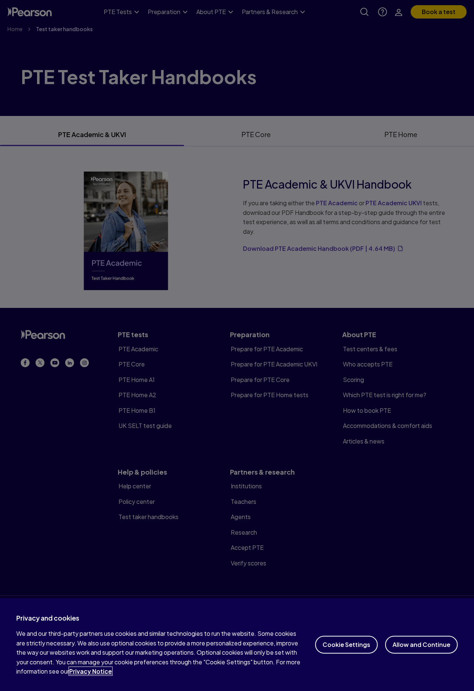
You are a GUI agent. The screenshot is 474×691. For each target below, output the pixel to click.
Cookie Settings (346, 644)
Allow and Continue (421, 644)
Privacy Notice (90, 671)
